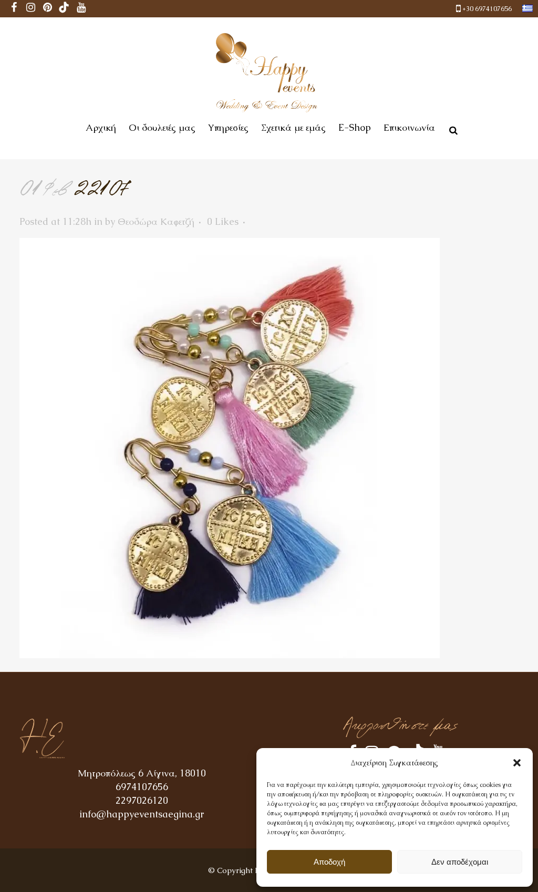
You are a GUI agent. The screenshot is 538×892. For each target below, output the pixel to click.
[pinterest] (47, 8)
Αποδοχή (329, 861)
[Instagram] (30, 8)
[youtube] (81, 8)
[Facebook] (13, 8)
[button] (517, 763)
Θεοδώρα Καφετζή (156, 221)
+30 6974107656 (487, 8)
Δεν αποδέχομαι (459, 861)
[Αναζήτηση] (451, 128)
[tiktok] (64, 8)
